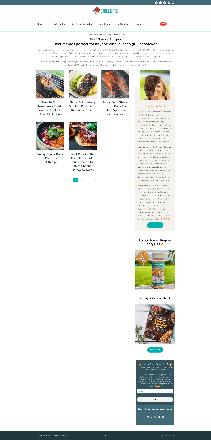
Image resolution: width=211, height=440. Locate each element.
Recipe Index (59, 24)
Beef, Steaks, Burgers (116, 34)
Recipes (95, 34)
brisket (152, 53)
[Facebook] (101, 435)
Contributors (105, 24)
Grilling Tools (124, 24)
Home (88, 34)
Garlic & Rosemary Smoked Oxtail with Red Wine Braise (82, 106)
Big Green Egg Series (82, 24)
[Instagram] (105, 435)
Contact (141, 24)
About (40, 24)
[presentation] (50, 84)
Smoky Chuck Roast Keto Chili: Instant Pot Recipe (50, 158)
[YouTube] (109, 435)
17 (95, 180)
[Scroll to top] (206, 431)
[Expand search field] (171, 23)
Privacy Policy (59, 435)
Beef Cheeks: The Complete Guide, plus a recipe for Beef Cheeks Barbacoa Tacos (83, 162)
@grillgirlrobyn (154, 205)
